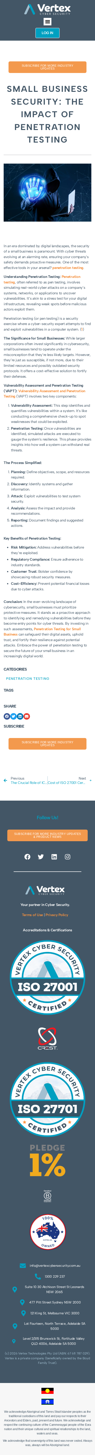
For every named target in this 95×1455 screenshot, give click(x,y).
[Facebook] (27, 857)
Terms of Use (32, 915)
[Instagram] (67, 857)
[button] (47, 22)
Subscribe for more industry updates (48, 67)
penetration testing (67, 268)
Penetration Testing (27, 679)
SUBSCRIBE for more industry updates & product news (47, 835)
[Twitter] (41, 857)
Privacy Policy (57, 915)
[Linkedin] (54, 857)
